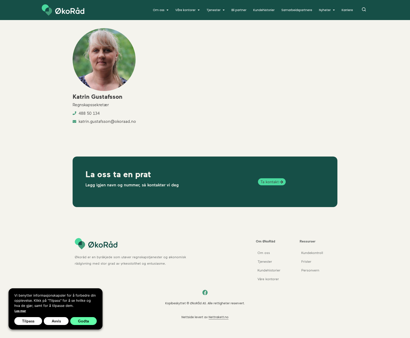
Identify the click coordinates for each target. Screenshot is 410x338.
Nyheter (325, 10)
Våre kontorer (185, 10)
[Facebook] (205, 292)
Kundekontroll (312, 253)
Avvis (56, 321)
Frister (306, 261)
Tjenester (213, 10)
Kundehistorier (264, 10)
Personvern (310, 270)
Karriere (347, 10)
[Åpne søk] (363, 10)
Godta (83, 321)
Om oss (264, 253)
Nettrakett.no (218, 317)
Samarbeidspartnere (296, 10)
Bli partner (238, 10)
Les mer (20, 311)
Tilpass (28, 321)
